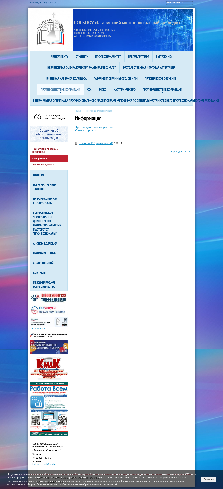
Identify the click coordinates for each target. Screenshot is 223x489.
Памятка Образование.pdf (96, 143)
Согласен (209, 479)
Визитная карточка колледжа (66, 78)
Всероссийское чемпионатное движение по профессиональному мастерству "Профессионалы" (47, 223)
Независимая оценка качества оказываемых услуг (81, 67)
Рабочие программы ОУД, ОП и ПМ (116, 78)
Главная (38, 175)
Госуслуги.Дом (38, 328)
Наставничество (125, 89)
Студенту (82, 56)
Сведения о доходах (43, 165)
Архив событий (43, 263)
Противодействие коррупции (60, 89)
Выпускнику (164, 56)
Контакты (39, 273)
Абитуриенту (59, 56)
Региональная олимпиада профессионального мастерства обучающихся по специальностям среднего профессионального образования (126, 100)
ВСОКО (102, 89)
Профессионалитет (108, 56)
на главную (35, 3)
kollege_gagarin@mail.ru (44, 464)
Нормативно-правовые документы (45, 150)
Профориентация (44, 253)
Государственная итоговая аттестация (149, 67)
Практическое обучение (160, 78)
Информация (39, 158)
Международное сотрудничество (44, 284)
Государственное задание (44, 187)
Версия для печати (180, 152)
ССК (89, 89)
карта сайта (50, 3)
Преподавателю (138, 56)
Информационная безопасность (45, 201)
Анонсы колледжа (45, 243)
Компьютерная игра (88, 130)
